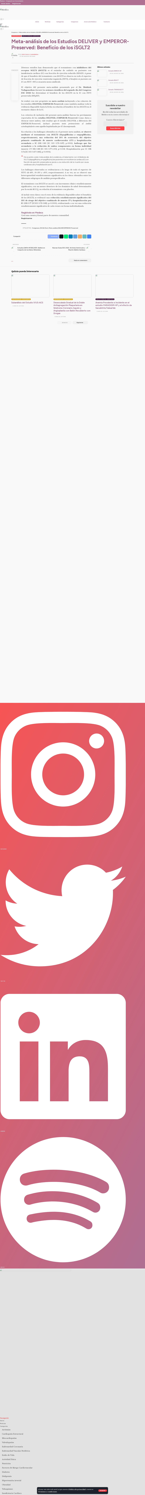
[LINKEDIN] (63, 1127)
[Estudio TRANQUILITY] (102, 92)
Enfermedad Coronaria (21, 299)
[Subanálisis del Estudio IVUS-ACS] (30, 285)
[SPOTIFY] (63, 1263)
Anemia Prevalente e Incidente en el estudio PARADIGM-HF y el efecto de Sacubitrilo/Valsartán (113, 305)
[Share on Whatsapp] (14, 83)
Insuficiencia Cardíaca (31, 36)
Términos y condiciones (47, 1492)
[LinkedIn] (8, 6)
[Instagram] (5, 6)
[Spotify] (12, 6)
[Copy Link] (84, 236)
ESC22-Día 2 (44, 228)
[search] (72, 13)
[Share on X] (14, 79)
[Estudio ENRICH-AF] (102, 73)
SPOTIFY (2, 1267)
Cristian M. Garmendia (30, 54)
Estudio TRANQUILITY (116, 89)
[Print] (89, 236)
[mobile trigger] (1, 24)
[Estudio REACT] (102, 83)
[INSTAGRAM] (63, 845)
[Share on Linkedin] (14, 88)
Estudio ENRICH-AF (115, 71)
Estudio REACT (114, 80)
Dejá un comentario (80, 260)
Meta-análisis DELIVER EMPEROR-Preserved (63, 228)
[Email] (14, 98)
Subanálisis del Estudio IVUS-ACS (27, 302)
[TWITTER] (63, 977)
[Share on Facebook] (14, 74)
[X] (1, 6)
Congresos (16, 36)
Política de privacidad (77, 1489)
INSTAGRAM (3, 849)
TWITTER (2, 981)
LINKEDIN (2, 1131)
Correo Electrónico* (115, 120)
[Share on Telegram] (14, 93)
